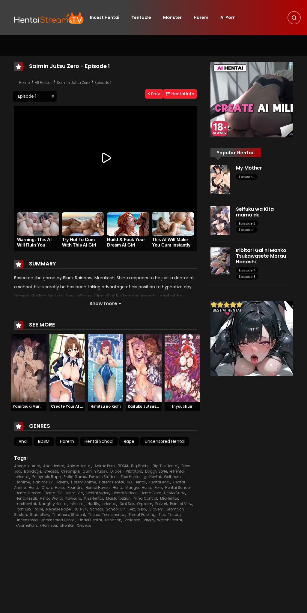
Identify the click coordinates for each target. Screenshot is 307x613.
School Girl (116, 509)
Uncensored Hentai (165, 441)
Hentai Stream (29, 492)
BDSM (43, 441)
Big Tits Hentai (165, 465)
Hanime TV (43, 482)
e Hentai (177, 471)
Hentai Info (182, 94)
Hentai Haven (97, 487)
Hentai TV (53, 492)
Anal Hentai (53, 465)
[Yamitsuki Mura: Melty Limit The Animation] (28, 368)
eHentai (22, 476)
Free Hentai (131, 476)
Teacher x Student (68, 514)
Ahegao (21, 465)
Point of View (181, 503)
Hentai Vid (74, 492)
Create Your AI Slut (69, 406)
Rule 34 (80, 509)
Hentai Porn (152, 487)
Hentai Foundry (68, 487)
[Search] (294, 17)
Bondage (32, 471)
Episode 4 (247, 270)
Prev (155, 94)
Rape (129, 441)
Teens (93, 514)
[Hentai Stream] (49, 17)
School (96, 509)
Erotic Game (75, 476)
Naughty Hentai (53, 503)
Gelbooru (172, 476)
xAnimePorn (26, 525)
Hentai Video (97, 492)
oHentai (109, 503)
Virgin (149, 520)
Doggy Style (156, 471)
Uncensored (27, 520)
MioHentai (169, 498)
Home (24, 82)
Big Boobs (140, 465)
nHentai (77, 503)
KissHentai (93, 498)
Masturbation (118, 498)
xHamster (48, 525)
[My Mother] (220, 179)
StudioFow (39, 514)
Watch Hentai (169, 520)
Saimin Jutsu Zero (73, 82)
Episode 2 (247, 223)
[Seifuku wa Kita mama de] (220, 220)
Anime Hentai (79, 465)
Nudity (93, 503)
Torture (174, 514)
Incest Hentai (104, 17)
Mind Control (145, 498)
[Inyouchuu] (182, 368)
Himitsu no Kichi (106, 406)
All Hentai (43, 82)
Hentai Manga (126, 487)
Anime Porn (104, 465)
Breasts (51, 471)
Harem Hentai (111, 482)
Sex (132, 509)
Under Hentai (90, 520)
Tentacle (141, 17)
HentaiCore (151, 492)
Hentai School (99, 441)
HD (129, 482)
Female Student (103, 476)
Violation (132, 520)
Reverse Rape (58, 509)
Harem (201, 17)
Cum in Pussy (94, 471)
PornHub (23, 509)
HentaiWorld (51, 498)
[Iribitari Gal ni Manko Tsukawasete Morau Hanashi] (220, 261)
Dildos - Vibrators (126, 471)
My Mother (249, 167)
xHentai (67, 525)
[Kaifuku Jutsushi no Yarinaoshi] (144, 368)
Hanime (23, 482)
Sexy (142, 509)
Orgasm (144, 503)
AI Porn (228, 17)
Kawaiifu (73, 498)
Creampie (70, 471)
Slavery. (156, 509)
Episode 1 (103, 82)
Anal (23, 441)
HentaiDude (174, 492)
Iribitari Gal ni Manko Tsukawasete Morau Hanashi (261, 256)
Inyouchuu (182, 406)
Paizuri (161, 503)
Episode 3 (247, 276)
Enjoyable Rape (46, 476)
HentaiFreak (26, 498)
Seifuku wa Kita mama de (255, 212)
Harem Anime (83, 482)
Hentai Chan (40, 487)
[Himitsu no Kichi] (105, 368)
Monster (172, 17)
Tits (162, 514)
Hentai (140, 482)
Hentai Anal (159, 482)
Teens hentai (113, 514)
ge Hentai (152, 476)
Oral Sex (126, 503)
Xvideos (84, 525)
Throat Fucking (142, 514)
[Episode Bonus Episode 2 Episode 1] (35, 96)
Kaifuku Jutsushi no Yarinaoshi (157, 406)
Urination (113, 520)
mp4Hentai (26, 503)
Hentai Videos (125, 492)
